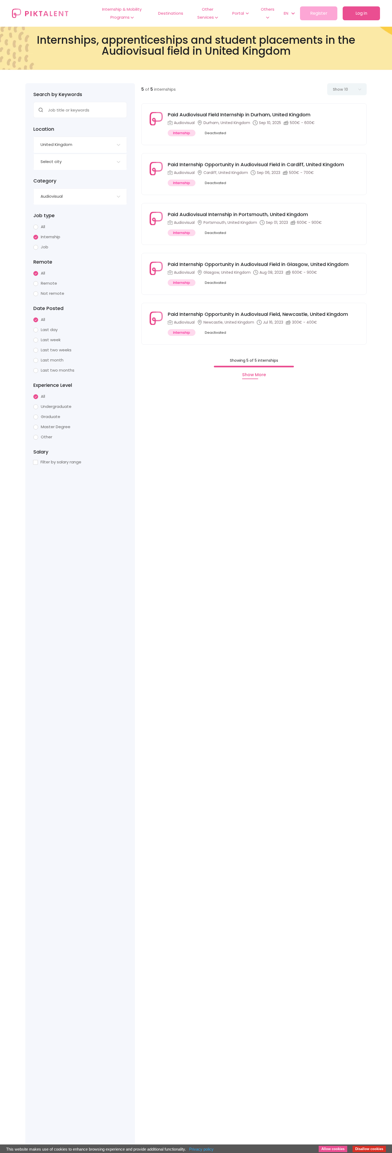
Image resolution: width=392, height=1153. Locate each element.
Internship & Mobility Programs (122, 13)
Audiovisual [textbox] (52, 196)
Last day (49, 329)
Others (267, 9)
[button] (286, 13)
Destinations (170, 13)
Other (46, 437)
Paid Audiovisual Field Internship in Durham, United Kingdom (239, 114)
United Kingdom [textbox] (56, 144)
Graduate (50, 416)
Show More (254, 375)
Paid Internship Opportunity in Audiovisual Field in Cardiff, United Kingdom (256, 164)
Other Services (206, 13)
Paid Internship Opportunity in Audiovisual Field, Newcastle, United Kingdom (258, 314)
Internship (50, 237)
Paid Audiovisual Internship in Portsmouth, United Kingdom (238, 214)
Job (44, 247)
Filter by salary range (61, 462)
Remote (49, 283)
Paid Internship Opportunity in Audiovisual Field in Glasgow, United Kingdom (258, 264)
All (43, 226)
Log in (361, 13)
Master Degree (55, 427)
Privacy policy (201, 1149)
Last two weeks (56, 350)
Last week (51, 340)
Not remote (52, 293)
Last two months (57, 370)
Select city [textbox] (51, 161)
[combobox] (80, 145)
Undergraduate (56, 406)
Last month (52, 360)
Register (318, 13)
